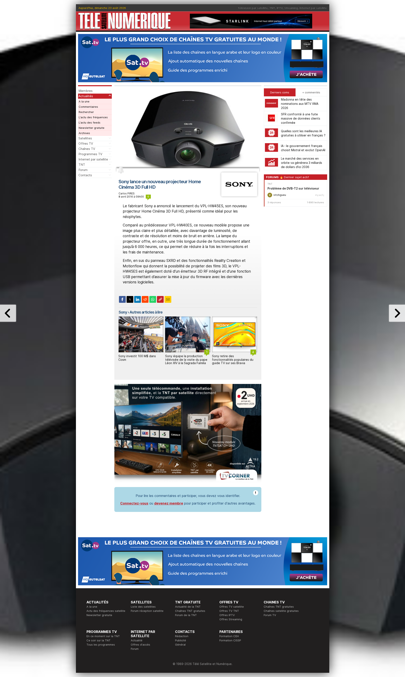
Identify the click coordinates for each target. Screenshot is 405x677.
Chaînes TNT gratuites (190, 610)
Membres (85, 91)
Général (180, 644)
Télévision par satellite (253, 7)
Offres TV (85, 143)
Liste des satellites (143, 606)
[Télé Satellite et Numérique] (124, 21)
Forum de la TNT (186, 615)
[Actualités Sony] (239, 195)
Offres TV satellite (231, 606)
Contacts (85, 175)
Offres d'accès (140, 644)
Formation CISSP (230, 640)
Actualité (136, 640)
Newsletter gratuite (91, 127)
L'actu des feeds (89, 122)
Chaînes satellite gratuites (281, 610)
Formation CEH (229, 636)
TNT (272, 7)
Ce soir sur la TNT (98, 640)
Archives (84, 133)
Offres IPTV (227, 615)
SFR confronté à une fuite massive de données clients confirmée (300, 118)
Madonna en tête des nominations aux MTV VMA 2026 (299, 104)
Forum (83, 170)
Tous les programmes (100, 644)
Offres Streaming (230, 619)
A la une (84, 101)
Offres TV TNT (229, 610)
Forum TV (270, 615)
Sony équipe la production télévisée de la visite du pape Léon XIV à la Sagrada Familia (186, 359)
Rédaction (181, 636)
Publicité (180, 640)
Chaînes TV (86, 149)
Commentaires (88, 106)
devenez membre (168, 503)
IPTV (280, 7)
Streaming (291, 7)
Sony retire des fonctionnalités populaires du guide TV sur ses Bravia (232, 359)
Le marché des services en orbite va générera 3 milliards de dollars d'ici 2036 (301, 163)
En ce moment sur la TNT (103, 636)
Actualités (85, 96)
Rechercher (86, 112)
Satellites (85, 138)
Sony (123, 312)
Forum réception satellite (147, 610)
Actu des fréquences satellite (105, 610)
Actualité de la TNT (188, 606)
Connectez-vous (134, 503)
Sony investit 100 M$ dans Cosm (137, 357)
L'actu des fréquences (93, 117)
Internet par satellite (313, 7)
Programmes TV (90, 154)
